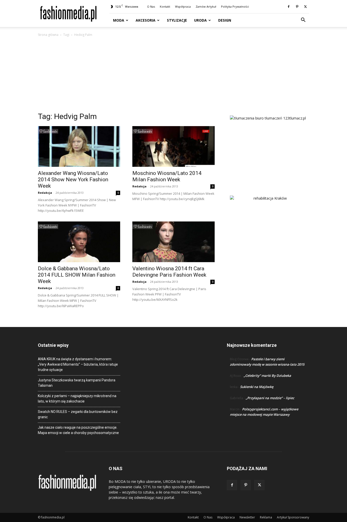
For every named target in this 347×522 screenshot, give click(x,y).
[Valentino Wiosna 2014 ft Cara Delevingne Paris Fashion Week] (173, 241)
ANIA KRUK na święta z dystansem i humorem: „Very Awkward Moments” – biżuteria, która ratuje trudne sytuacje (78, 364)
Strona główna (48, 35)
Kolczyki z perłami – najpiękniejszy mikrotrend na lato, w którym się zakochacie (77, 398)
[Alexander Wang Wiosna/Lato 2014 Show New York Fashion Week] (79, 146)
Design (224, 20)
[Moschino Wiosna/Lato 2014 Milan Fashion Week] (173, 146)
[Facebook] (288, 6)
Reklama (266, 517)
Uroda (200, 20)
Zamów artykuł (206, 6)
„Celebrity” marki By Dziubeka (267, 375)
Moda (118, 20)
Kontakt (165, 6)
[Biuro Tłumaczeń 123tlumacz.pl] (268, 147)
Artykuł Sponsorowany (293, 517)
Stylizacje (177, 20)
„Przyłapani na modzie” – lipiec (270, 398)
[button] (303, 20)
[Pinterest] (297, 6)
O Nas (151, 6)
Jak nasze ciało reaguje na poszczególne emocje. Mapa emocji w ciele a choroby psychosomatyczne (78, 430)
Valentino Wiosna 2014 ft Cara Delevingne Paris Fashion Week (169, 271)
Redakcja (45, 193)
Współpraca (183, 6)
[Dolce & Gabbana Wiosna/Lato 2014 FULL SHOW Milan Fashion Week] (79, 241)
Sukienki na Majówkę (256, 386)
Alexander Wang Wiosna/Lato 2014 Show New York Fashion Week (73, 179)
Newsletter (247, 517)
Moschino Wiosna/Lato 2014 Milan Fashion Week (166, 176)
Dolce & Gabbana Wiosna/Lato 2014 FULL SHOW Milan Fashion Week (76, 274)
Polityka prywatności (235, 6)
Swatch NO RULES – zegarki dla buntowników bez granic (78, 414)
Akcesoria (145, 20)
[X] (305, 6)
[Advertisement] (173, 75)
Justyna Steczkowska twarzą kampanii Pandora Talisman (76, 382)
